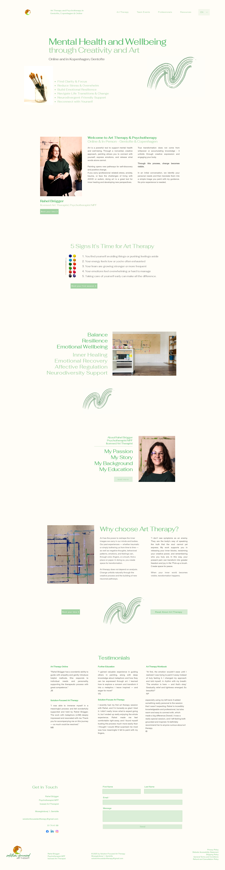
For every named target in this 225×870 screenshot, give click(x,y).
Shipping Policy (212, 854)
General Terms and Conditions (205, 857)
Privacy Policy (212, 850)
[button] (91, 581)
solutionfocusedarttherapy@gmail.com (40, 819)
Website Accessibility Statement (205, 852)
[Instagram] (57, 831)
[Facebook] (47, 831)
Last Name (149, 787)
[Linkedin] (52, 831)
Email (105, 798)
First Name (108, 787)
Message (107, 808)
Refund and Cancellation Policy (205, 859)
